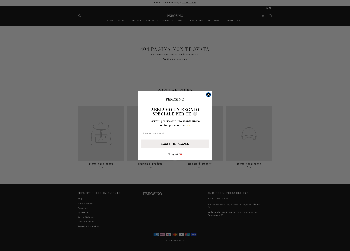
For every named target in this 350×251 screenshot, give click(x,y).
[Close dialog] (208, 94)
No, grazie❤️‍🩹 (175, 154)
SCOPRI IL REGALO (175, 144)
